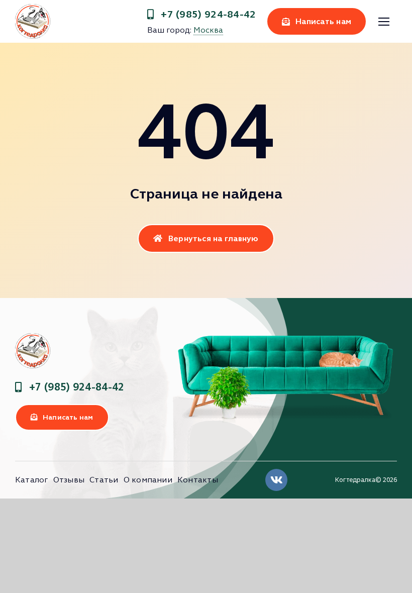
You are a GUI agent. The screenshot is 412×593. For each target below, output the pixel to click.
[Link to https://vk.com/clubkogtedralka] (276, 480)
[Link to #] (383, 22)
